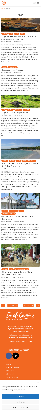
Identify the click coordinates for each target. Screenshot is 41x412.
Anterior (3, 305)
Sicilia (22, 33)
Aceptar (20, 396)
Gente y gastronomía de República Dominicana (17, 217)
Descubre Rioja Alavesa (12, 70)
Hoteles (12, 161)
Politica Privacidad (12, 377)
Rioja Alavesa (12, 67)
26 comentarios (17, 115)
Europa (5, 33)
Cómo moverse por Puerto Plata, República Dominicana (16, 273)
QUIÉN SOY (9, 364)
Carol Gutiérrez (6, 41)
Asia (4, 109)
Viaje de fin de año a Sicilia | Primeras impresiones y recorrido (18, 37)
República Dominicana (29, 161)
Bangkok (10, 109)
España (4, 67)
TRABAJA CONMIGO (13, 368)
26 (24, 305)
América (5, 161)
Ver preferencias (20, 407)
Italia (16, 33)
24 (17, 305)
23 (13, 305)
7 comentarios (17, 72)
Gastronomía (13, 211)
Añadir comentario (18, 221)
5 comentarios (17, 169)
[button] (38, 382)
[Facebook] (9, 356)
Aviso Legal (10, 374)
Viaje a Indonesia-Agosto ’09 (14, 112)
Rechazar (21, 402)
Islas (11, 33)
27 (28, 305)
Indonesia (18, 109)
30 (32, 305)
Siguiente (38, 305)
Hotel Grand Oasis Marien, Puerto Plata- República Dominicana (20, 164)
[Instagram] (15, 356)
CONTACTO (10, 371)
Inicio (3, 8)
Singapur (26, 109)
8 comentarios (17, 41)
